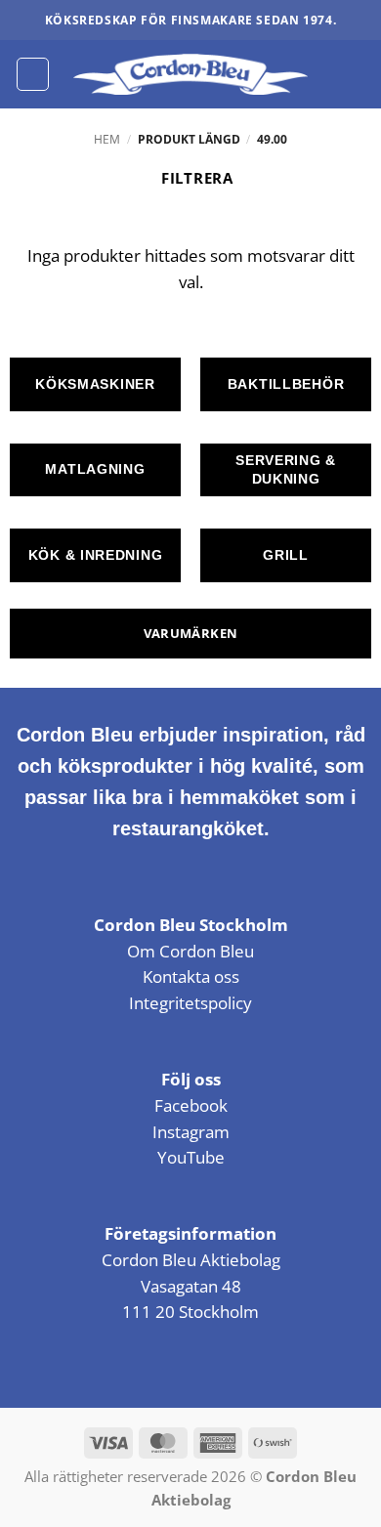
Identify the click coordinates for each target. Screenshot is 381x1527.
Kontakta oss (191, 976)
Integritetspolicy (190, 1003)
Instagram (191, 1132)
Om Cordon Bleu (190, 951)
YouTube (191, 1157)
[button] (33, 74)
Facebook (191, 1105)
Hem (107, 139)
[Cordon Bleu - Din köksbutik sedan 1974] (191, 74)
